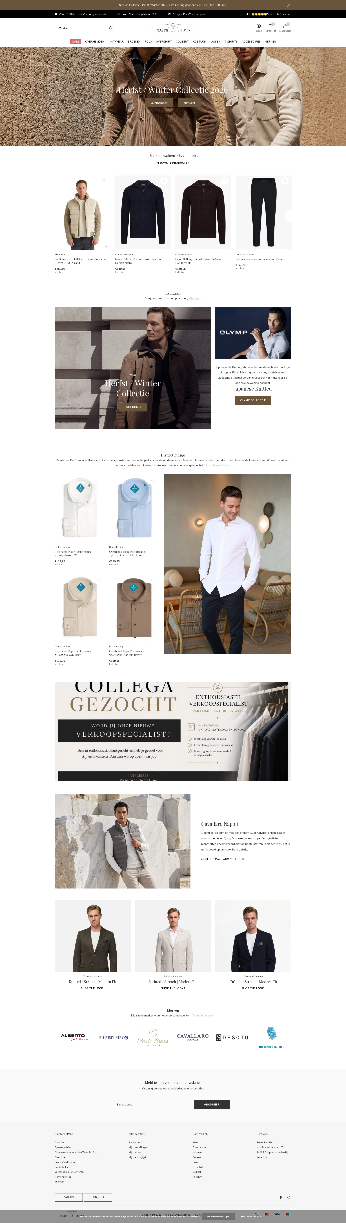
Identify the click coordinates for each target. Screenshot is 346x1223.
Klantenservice (63, 1176)
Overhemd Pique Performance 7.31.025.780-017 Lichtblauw (127, 553)
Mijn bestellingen (138, 1147)
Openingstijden (63, 1147)
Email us (98, 1197)
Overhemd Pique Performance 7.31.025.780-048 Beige (73, 653)
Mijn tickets (135, 1152)
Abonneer (211, 1104)
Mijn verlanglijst (137, 1157)
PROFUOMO (133, 407)
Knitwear (116, 41)
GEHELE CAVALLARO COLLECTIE (223, 859)
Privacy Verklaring (65, 1162)
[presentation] (57, 215)
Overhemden (95, 41)
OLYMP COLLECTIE (253, 400)
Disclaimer (60, 1157)
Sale (75, 41)
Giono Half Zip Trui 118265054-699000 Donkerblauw (138, 261)
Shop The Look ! (93, 988)
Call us (68, 1197)
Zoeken (111, 28)
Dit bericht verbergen (218, 1216)
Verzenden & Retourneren (69, 1171)
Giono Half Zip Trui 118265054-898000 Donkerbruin (198, 261)
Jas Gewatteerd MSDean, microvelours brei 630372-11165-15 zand (81, 261)
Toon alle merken (203, 1015)
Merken (270, 41)
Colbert (182, 41)
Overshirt (164, 41)
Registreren (135, 1142)
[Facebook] (281, 1198)
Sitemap (59, 1181)
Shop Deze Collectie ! (219, 465)
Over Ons (60, 1142)
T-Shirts (231, 41)
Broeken (134, 41)
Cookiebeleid (62, 1167)
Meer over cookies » (251, 1216)
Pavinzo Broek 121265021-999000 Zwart (259, 259)
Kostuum (199, 41)
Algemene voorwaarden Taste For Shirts (77, 1152)
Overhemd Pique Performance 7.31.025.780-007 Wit (73, 553)
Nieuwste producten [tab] (173, 162)
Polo (148, 41)
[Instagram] (288, 1198)
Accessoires (251, 41)
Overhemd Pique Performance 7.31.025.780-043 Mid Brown (127, 653)
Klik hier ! (194, 298)
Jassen (215, 41)
